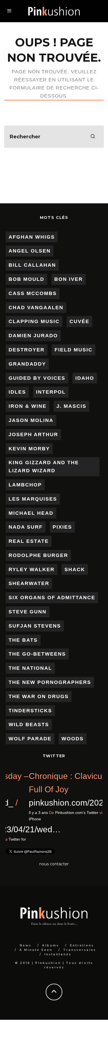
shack (75, 569)
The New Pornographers (50, 682)
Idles (17, 392)
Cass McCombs (33, 293)
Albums (50, 945)
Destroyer (27, 350)
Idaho (84, 378)
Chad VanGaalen (36, 307)
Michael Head (31, 513)
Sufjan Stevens (35, 626)
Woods (72, 738)
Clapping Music (34, 321)
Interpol (51, 392)
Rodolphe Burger (38, 555)
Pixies (62, 527)
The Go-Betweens (37, 654)
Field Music (73, 350)
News (25, 945)
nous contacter (54, 863)
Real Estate (29, 541)
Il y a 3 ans (82, 812)
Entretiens (82, 945)
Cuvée (79, 321)
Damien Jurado (33, 335)
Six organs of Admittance (52, 597)
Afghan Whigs (32, 237)
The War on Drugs (39, 696)
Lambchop (25, 485)
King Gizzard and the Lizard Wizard (44, 466)
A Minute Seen (35, 950)
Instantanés (57, 954)
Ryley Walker (32, 569)
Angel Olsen (30, 251)
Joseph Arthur (33, 434)
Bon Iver (68, 279)
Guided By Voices (37, 378)
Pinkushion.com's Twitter (23, 839)
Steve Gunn (28, 611)
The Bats (23, 640)
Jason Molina (31, 420)
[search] (93, 137)
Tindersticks (30, 710)
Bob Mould (26, 279)
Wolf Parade (30, 738)
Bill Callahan (32, 265)
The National (30, 668)
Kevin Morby (29, 448)
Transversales (79, 950)
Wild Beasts (29, 724)
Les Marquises (33, 499)
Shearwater (29, 583)
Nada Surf (26, 527)
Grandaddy (27, 364)
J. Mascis (71, 406)
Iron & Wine (28, 406)
